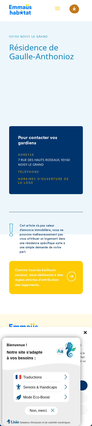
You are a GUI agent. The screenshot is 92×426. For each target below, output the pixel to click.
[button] (85, 332)
